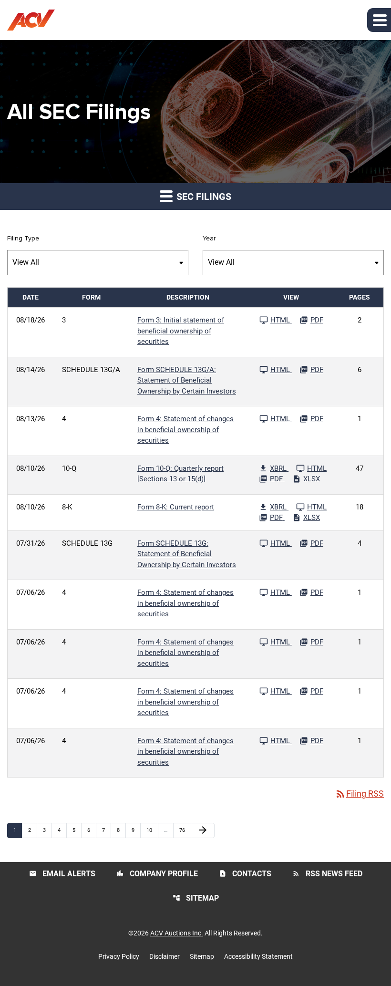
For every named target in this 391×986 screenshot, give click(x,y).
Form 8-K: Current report (175, 507)
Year (209, 238)
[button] (379, 20)
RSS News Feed (327, 873)
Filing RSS (359, 794)
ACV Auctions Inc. (176, 933)
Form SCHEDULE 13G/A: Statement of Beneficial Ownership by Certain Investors (186, 380)
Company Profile (157, 873)
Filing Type (23, 238)
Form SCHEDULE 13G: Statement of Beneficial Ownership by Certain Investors (186, 554)
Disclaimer (164, 956)
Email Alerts (62, 873)
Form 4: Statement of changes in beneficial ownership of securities (185, 430)
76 (185, 830)
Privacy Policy (118, 956)
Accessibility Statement (258, 956)
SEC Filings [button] (202, 196)
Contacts (245, 873)
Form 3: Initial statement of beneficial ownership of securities (180, 331)
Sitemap (196, 898)
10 (152, 830)
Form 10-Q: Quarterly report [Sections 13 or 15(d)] (180, 474)
